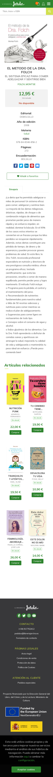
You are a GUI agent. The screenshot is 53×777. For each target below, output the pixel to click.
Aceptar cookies (26, 769)
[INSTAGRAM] (29, 615)
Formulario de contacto (26, 638)
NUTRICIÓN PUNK (15, 410)
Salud (26, 133)
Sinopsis (13, 189)
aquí (26, 756)
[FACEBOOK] (19, 615)
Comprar (15, 432)
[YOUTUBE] (34, 615)
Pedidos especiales (26, 683)
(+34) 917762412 (26, 629)
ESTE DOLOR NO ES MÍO (37, 541)
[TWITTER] (24, 615)
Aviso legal (26, 653)
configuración (26, 760)
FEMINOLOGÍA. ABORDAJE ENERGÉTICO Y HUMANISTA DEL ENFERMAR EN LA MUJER (15, 540)
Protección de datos (26, 663)
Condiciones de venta (26, 658)
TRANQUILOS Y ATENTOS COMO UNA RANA (15, 477)
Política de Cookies (26, 667)
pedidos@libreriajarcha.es (27, 633)
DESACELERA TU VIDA (37, 475)
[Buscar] (49, 11)
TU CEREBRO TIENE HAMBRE (37, 407)
